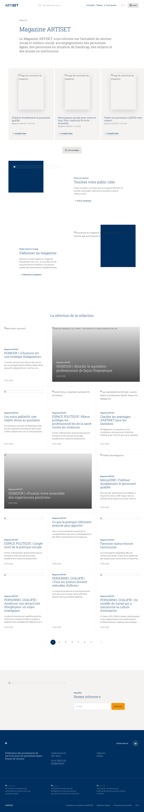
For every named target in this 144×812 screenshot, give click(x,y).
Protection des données (123, 805)
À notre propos (110, 5)
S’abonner (118, 706)
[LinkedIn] (135, 743)
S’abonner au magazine (31, 274)
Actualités (90, 5)
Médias (100, 756)
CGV (137, 805)
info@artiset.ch (57, 763)
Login (134, 5)
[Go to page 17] (101, 642)
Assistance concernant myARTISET (80, 805)
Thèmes (99, 5)
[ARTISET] (21, 5)
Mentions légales (103, 805)
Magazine (101, 753)
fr (122, 5)
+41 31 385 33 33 (58, 760)
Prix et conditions (84, 201)
